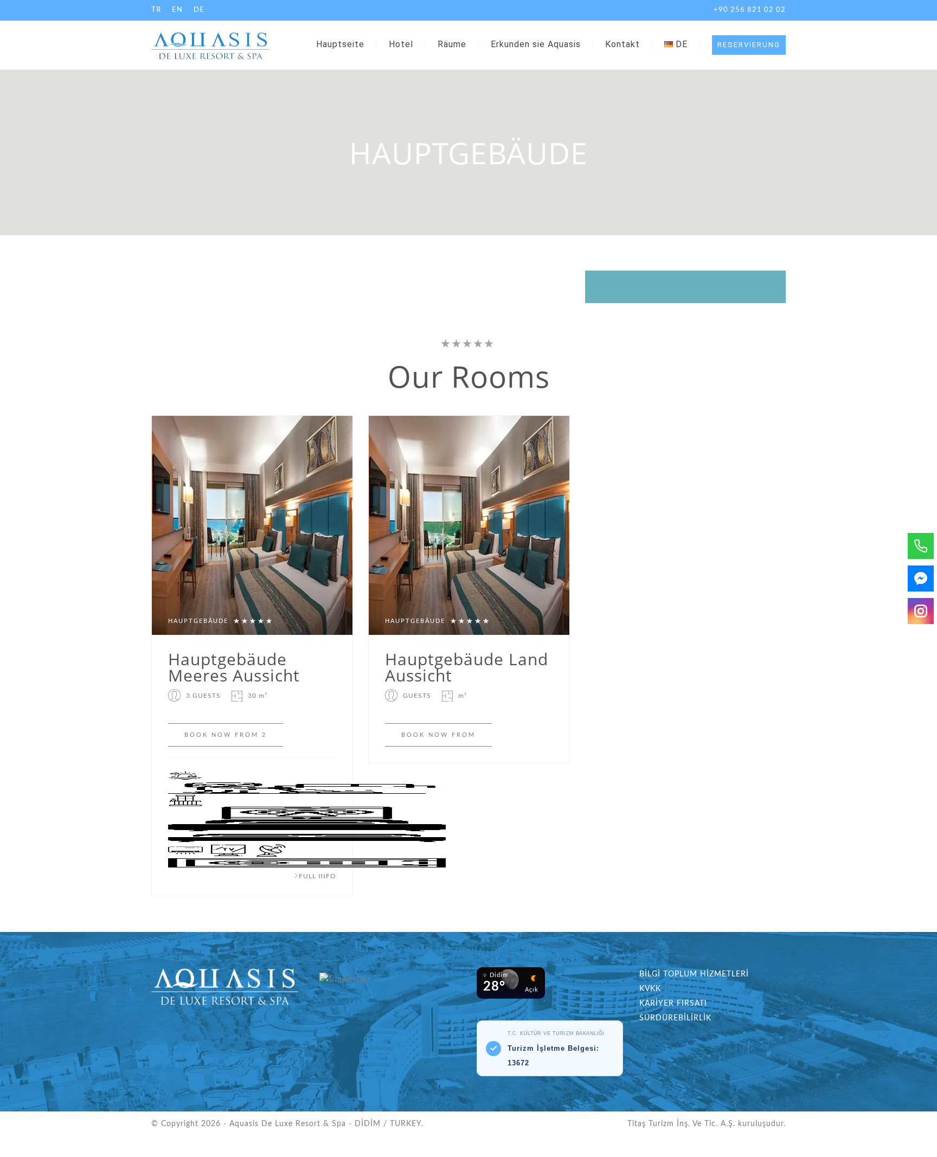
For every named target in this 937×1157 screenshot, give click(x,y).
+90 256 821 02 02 (750, 10)
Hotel (401, 44)
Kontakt (622, 44)
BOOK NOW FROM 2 (225, 735)
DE (199, 10)
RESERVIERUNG (748, 45)
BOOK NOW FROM (438, 735)
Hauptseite (340, 44)
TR (156, 10)
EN (177, 10)
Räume (452, 44)
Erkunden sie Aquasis (536, 44)
